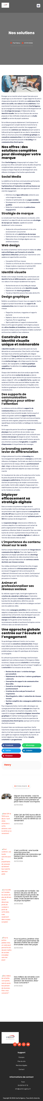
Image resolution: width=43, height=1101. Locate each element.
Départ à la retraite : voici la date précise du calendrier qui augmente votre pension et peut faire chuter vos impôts (27, 799)
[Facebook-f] (15, 1044)
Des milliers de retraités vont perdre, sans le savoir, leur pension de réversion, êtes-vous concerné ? (26, 980)
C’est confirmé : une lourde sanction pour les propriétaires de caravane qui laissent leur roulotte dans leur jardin (27, 854)
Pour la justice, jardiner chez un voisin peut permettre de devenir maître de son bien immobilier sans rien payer (26, 942)
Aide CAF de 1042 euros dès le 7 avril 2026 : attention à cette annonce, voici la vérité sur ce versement (27, 818)
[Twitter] (19, 1044)
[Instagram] (24, 1044)
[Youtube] (28, 1044)
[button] (38, 5)
